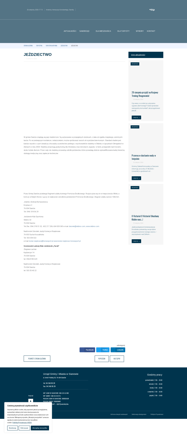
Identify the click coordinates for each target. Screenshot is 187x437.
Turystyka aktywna (51, 45)
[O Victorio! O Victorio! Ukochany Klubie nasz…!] (145, 208)
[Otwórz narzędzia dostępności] (161, 3)
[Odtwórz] (30, 401)
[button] (161, 31)
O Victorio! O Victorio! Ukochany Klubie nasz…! (145, 217)
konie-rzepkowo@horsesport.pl (41, 241)
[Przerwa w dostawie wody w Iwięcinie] (145, 147)
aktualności (135, 64)
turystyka (39, 45)
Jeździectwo (64, 45)
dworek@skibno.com (77, 226)
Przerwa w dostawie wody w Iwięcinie (144, 157)
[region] (28, 417)
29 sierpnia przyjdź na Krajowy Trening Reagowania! (145, 94)
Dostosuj (12, 428)
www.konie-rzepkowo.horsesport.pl (67, 241)
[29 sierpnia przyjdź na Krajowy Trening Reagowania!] (145, 84)
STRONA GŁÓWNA (28, 45)
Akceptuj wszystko (39, 428)
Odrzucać (24, 428)
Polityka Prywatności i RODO (22, 422)
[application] (30, 401)
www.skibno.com (92, 226)
